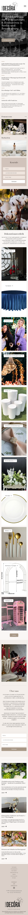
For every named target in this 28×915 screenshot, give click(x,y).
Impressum (14, 882)
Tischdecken (8, 286)
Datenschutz (14, 885)
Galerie (14, 874)
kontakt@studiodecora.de (16, 890)
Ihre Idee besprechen (8, 40)
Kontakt (14, 878)
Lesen (2, 792)
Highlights (7, 600)
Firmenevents (6, 117)
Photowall (7, 320)
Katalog (14, 635)
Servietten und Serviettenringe (12, 425)
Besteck (7, 530)
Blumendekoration (9, 460)
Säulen (6, 390)
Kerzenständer (8, 251)
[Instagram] (14, 888)
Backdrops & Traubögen (10, 565)
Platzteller (7, 495)
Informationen (14, 876)
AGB (14, 883)
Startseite (14, 867)
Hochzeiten (5, 138)
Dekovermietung (14, 872)
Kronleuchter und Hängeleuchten (13, 355)
